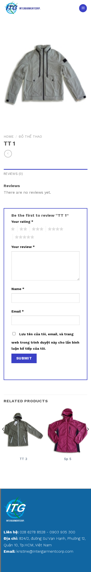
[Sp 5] (67, 430)
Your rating (22, 222)
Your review (23, 247)
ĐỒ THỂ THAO (30, 136)
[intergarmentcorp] (35, 8)
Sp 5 (67, 459)
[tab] (45, 174)
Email (17, 311)
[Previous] (3, 439)
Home (9, 136)
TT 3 (23, 459)
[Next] (87, 439)
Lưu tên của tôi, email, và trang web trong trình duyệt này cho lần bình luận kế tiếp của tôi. (45, 341)
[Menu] (83, 8)
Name (17, 289)
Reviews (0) (13, 174)
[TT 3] (23, 430)
